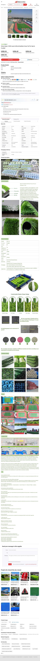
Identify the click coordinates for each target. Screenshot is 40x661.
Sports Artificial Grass (32, 7)
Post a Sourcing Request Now (31, 564)
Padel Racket (22, 628)
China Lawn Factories (15, 643)
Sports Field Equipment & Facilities (18, 7)
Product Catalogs (16, 622)
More (2, 653)
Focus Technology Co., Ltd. (13, 656)
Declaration (30, 656)
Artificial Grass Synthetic (26, 646)
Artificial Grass (26, 7)
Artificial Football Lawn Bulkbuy (7, 651)
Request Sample (21, 62)
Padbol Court (31, 624)
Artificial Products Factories (25, 643)
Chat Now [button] (30, 59)
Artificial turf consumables (5, 628)
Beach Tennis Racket (32, 628)
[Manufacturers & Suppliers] (20, 2)
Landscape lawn (3, 624)
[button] (35, 121)
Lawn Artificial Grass (16, 648)
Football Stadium (13, 624)
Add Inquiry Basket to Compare (20, 39)
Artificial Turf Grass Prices (16, 646)
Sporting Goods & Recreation (8, 7)
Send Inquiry (10, 59)
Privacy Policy (35, 656)
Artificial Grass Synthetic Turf (6, 648)
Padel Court (22, 624)
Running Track (3, 626)
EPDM (21, 626)
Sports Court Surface (32, 626)
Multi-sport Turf (13, 626)
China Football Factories (6, 643)
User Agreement (26, 656)
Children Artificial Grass (5, 638)
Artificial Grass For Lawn (26, 648)
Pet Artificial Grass (15, 638)
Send (10, 564)
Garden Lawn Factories (5, 646)
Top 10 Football (35, 648)
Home (2, 7)
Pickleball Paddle (13, 628)
